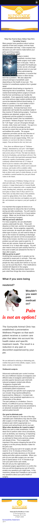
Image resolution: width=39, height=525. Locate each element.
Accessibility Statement (11, 519)
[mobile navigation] (35, 2)
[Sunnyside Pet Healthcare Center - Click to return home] (19, 12)
